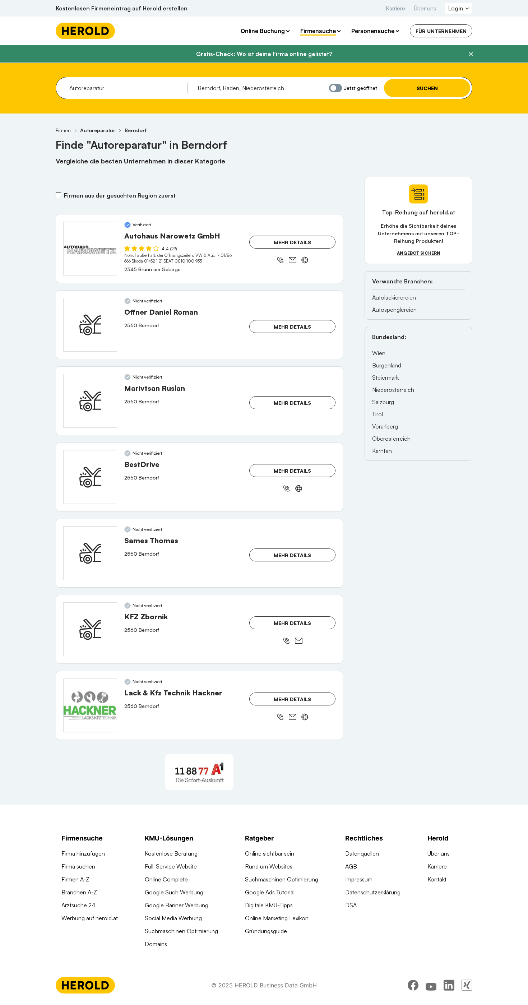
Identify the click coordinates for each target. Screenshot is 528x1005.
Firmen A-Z (75, 879)
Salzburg (383, 402)
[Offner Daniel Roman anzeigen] (90, 325)
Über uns (425, 8)
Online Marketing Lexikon (277, 918)
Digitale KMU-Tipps (269, 905)
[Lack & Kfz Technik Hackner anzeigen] (90, 705)
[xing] (467, 985)
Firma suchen (78, 866)
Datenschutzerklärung (372, 892)
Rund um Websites (268, 866)
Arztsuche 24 (78, 905)
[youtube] (431, 985)
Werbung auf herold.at (89, 918)
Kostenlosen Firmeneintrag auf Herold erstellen (121, 8)
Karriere (395, 8)
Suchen (427, 88)
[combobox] (125, 88)
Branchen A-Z (79, 892)
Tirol (377, 414)
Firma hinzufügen (83, 853)
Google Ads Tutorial (270, 892)
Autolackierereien (394, 297)
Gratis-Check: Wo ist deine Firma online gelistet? (264, 53)
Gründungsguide (266, 931)
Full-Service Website (171, 866)
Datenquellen (362, 853)
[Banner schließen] (471, 54)
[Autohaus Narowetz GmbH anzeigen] (90, 248)
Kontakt (436, 879)
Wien (378, 353)
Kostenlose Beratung (171, 853)
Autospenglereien (394, 309)
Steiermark (385, 377)
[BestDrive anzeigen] (90, 477)
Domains (156, 944)
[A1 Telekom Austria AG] (199, 772)
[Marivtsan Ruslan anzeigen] (90, 401)
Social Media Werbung (173, 918)
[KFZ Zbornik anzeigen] (90, 629)
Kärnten (382, 450)
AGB (351, 866)
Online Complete (166, 879)
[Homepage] (85, 31)
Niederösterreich (393, 389)
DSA (351, 905)
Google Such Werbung (174, 892)
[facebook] (413, 985)
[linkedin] (449, 985)
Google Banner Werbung (176, 905)
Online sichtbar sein (269, 853)
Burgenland (386, 365)
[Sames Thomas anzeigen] (90, 553)
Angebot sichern (418, 253)
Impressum (358, 879)
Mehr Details (292, 242)
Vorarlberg (385, 426)
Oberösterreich (391, 438)
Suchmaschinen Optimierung (181, 931)
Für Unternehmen (441, 31)
